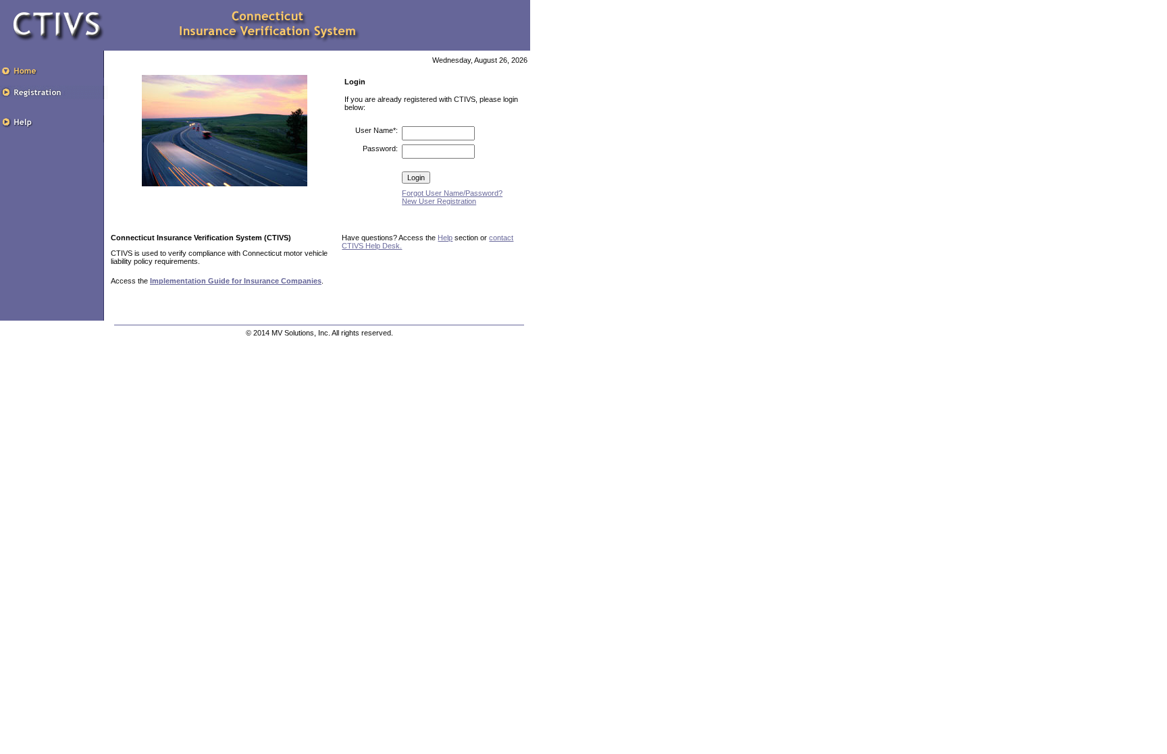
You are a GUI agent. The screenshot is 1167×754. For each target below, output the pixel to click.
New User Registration (439, 201)
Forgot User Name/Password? (452, 193)
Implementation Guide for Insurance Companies (235, 281)
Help (445, 238)
